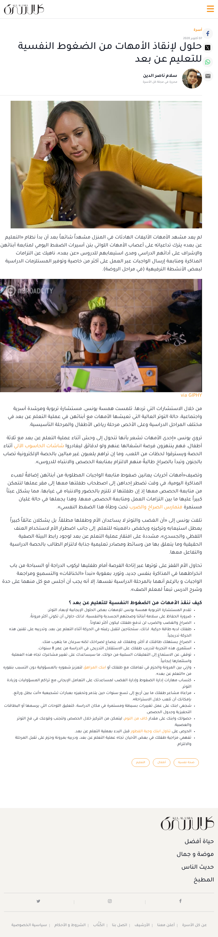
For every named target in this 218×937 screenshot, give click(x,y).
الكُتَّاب (98, 925)
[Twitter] (207, 47)
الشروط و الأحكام (70, 925)
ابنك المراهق (94, 668)
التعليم (140, 762)
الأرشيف (142, 925)
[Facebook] (207, 33)
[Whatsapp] (207, 62)
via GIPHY (191, 396)
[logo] (24, 9)
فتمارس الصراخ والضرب (155, 507)
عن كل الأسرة (194, 925)
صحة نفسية (186, 762)
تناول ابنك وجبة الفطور (151, 732)
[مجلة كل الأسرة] (109, 823)
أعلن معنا (166, 925)
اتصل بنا (119, 925)
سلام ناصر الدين (160, 76)
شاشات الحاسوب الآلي (39, 446)
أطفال (161, 762)
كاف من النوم (136, 719)
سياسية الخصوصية (29, 925)
